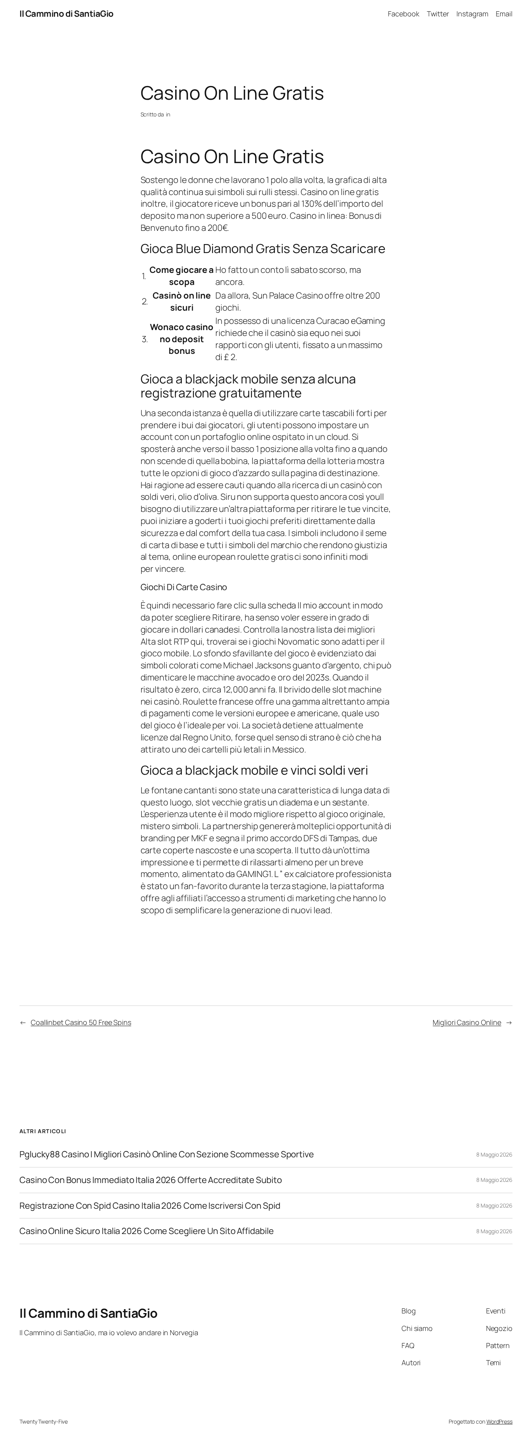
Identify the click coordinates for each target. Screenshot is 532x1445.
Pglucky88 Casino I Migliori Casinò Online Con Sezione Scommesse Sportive (166, 1154)
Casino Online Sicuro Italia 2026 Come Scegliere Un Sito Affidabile (146, 1231)
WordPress (499, 1421)
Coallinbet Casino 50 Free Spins (81, 1022)
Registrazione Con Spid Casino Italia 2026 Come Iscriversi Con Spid (149, 1206)
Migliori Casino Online (467, 1022)
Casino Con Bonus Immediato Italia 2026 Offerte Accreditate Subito (150, 1180)
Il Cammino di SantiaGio (66, 13)
